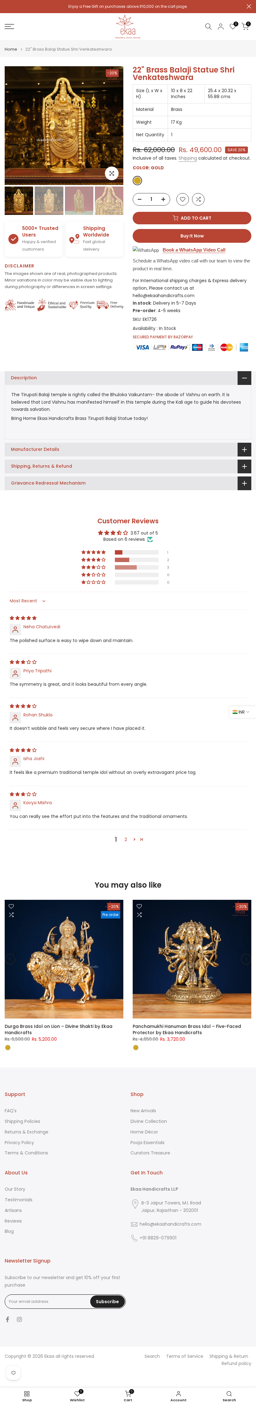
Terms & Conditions (26, 1153)
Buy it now (192, 236)
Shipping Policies (22, 1121)
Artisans (13, 1210)
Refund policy (236, 1364)
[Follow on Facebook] (7, 1319)
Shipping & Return (228, 1356)
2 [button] (126, 839)
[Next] (113, 125)
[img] (23, 618)
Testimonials (18, 1200)
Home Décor (144, 1132)
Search (152, 1356)
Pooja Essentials (147, 1143)
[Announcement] (128, 6)
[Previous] (14, 125)
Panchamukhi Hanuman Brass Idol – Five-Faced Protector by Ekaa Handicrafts (187, 1029)
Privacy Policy (19, 1143)
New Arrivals (143, 1111)
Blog (9, 1231)
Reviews (13, 1221)
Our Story (15, 1189)
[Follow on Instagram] (19, 1319)
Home (11, 49)
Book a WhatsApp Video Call (194, 249)
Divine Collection (148, 1121)
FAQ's (11, 1111)
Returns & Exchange (26, 1132)
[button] (93, 552)
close (7, 6)
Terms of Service (184, 1356)
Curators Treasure (150, 1153)
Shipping (188, 158)
